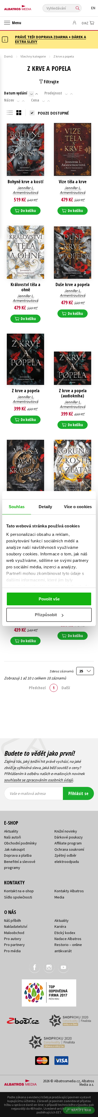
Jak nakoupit (14, 849)
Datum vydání (15, 93)
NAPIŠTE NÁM (81, 1110)
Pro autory (12, 938)
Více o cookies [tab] (78, 506)
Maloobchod (14, 932)
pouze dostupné (53, 113)
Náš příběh (12, 920)
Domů (8, 56)
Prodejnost (53, 93)
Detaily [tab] (45, 506)
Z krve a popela (25, 390)
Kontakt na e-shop (19, 890)
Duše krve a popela (73, 284)
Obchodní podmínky (20, 843)
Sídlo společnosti (18, 897)
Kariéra (60, 926)
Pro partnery (14, 944)
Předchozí (37, 687)
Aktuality (11, 831)
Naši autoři (12, 837)
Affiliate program (68, 843)
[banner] (28, 6)
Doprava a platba (18, 855)
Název (9, 100)
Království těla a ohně (25, 287)
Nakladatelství (15, 926)
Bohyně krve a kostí (25, 181)
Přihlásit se (78, 793)
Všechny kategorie (33, 56)
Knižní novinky (65, 831)
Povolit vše (49, 599)
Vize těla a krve (73, 181)
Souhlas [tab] (16, 506)
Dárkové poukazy (68, 837)
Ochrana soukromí (69, 849)
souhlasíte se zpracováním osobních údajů (38, 779)
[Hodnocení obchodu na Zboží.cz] (23, 1019)
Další (66, 687)
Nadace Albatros (67, 938)
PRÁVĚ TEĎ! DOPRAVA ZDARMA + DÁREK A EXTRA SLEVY (50, 39)
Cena (35, 100)
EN (93, 8)
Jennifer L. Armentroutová (25, 190)
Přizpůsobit (46, 614)
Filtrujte (51, 82)
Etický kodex (64, 932)
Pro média (12, 950)
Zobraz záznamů (62, 671)
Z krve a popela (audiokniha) (73, 393)
